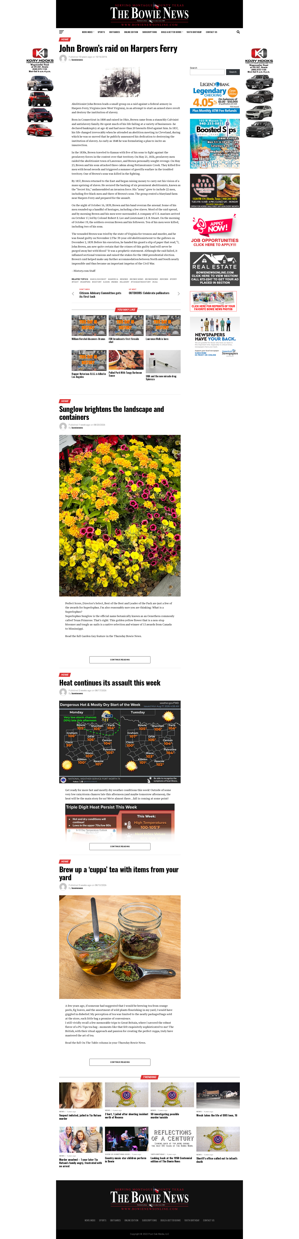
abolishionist (98, 279)
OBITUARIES (114, 32)
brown (164, 279)
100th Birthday (194, 32)
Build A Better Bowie (171, 32)
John (107, 282)
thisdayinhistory (141, 282)
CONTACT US (211, 32)
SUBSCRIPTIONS (149, 32)
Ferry (174, 279)
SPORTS (101, 32)
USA (156, 282)
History (97, 282)
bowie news (137, 279)
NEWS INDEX (87, 32)
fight (76, 282)
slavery (125, 282)
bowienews (77, 60)
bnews (124, 279)
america (113, 279)
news (115, 282)
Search (193, 68)
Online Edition (131, 32)
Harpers (85, 282)
